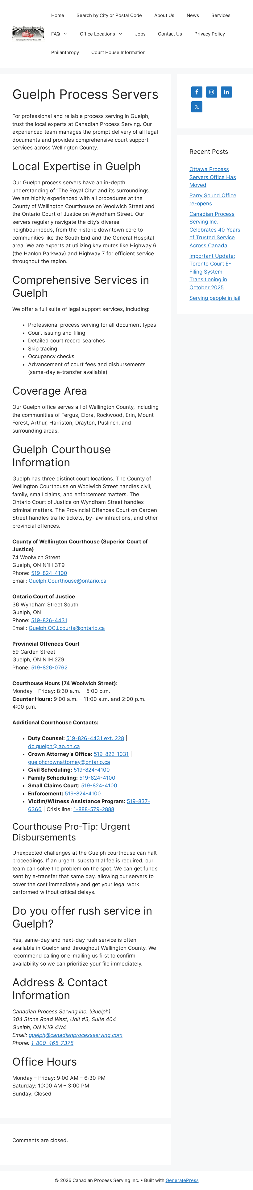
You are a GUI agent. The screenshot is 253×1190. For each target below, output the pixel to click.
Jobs (140, 34)
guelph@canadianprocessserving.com (75, 1035)
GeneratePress (182, 1180)
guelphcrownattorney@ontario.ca (69, 762)
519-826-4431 (49, 620)
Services (220, 15)
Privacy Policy (209, 34)
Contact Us (170, 34)
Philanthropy (65, 52)
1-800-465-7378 (52, 1043)
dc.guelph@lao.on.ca (54, 746)
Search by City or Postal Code (109, 15)
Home (57, 15)
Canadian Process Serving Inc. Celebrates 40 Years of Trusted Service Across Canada (214, 230)
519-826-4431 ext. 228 (95, 738)
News (193, 15)
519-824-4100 (49, 573)
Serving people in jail (214, 298)
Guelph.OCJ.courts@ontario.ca (67, 628)
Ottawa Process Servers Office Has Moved (212, 177)
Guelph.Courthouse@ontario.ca (67, 581)
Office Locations (97, 34)
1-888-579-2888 (93, 809)
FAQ (55, 34)
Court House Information (118, 52)
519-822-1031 (111, 754)
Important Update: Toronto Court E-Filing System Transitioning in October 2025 (212, 272)
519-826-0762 (49, 667)
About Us (164, 15)
